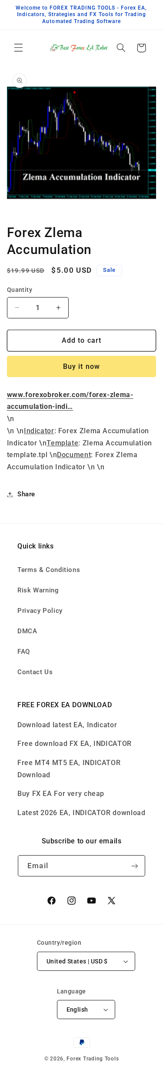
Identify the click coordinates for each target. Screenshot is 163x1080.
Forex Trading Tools (93, 1059)
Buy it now (81, 366)
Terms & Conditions (48, 570)
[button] (18, 48)
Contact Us (35, 672)
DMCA (27, 631)
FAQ (23, 651)
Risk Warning (38, 590)
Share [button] (26, 494)
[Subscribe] (134, 865)
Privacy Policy (40, 611)
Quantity (19, 289)
